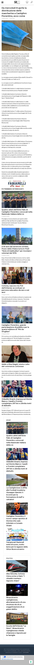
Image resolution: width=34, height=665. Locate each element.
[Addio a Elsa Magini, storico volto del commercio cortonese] (17, 353)
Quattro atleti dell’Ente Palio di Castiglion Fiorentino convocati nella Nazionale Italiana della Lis (17, 212)
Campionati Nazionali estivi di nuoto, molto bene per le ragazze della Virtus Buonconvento (17, 545)
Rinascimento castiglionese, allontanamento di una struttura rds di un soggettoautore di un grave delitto (15, 603)
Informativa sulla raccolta (7, 659)
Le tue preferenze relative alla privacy (14, 656)
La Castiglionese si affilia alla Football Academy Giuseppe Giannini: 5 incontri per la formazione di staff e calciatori (16, 493)
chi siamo (26, 652)
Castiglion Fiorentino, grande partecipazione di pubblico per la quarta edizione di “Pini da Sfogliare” (15, 328)
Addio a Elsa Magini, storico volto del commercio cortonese (15, 365)
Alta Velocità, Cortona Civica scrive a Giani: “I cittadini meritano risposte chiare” (15, 577)
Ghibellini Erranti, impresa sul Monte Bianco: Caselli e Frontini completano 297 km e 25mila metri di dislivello (17, 402)
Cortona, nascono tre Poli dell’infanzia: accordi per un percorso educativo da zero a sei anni (15, 289)
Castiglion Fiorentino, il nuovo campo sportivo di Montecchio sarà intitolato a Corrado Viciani (16, 521)
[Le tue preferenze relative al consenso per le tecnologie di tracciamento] (31, 662)
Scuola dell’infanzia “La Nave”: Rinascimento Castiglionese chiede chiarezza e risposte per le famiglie (16, 630)
